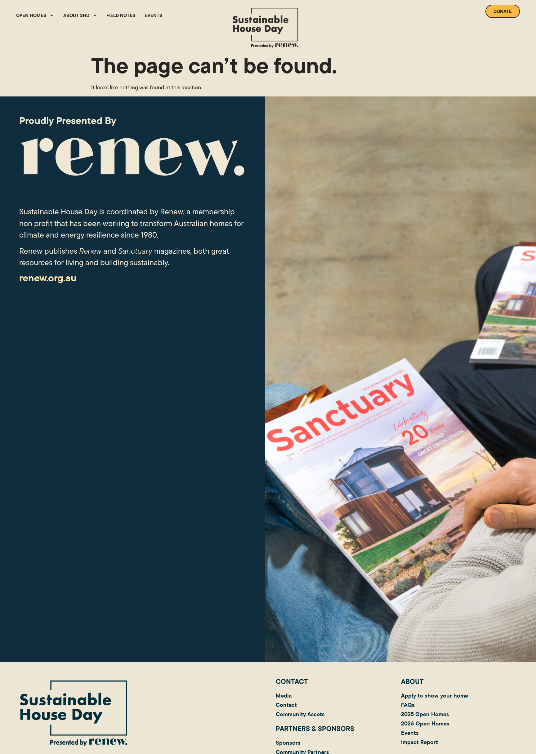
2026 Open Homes (425, 723)
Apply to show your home (434, 695)
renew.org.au (48, 277)
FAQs (408, 705)
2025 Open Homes (425, 714)
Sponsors (288, 742)
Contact (286, 705)
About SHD (76, 15)
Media (284, 695)
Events (153, 15)
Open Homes (31, 15)
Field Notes (120, 15)
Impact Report (419, 742)
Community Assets (300, 714)
